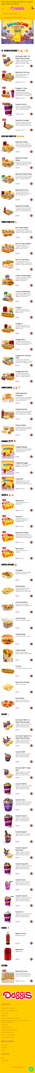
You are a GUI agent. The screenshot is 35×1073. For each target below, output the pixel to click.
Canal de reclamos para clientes (10, 1018)
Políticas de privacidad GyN (9, 1030)
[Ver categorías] (32, 17)
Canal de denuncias (7, 1027)
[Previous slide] (2, 32)
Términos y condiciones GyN (9, 1010)
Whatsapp (4, 1025)
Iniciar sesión (5, 1060)
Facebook (4, 1047)
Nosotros (3, 1015)
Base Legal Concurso (7, 1032)
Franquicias (4, 1013)
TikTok (3, 1050)
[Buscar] (2, 18)
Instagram (4, 1045)
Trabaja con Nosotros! (7, 1008)
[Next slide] (32, 32)
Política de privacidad (7, 1037)
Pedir (2, 1058)
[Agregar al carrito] (31, 66)
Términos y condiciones (8, 1035)
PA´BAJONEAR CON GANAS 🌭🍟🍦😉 (17, 18)
